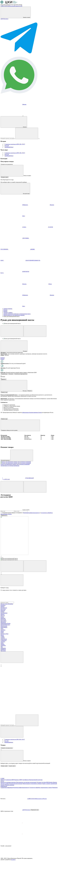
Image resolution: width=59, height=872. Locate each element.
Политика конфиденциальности (21, 787)
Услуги (2, 781)
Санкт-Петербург (9, 603)
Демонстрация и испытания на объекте (32, 783)
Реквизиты (55, 787)
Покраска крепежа (9, 785)
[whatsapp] (33, 857)
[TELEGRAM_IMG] (19, 56)
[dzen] (11, 844)
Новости (3, 779)
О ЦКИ (2, 778)
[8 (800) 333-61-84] (11, 115)
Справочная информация (7, 787)
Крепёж (5, 311)
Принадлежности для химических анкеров (13, 315)
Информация (4, 786)
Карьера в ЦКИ (18, 779)
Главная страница (7, 308)
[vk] (11, 822)
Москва (24, 104)
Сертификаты (25, 779)
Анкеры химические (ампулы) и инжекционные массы (17, 313)
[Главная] (9, 3)
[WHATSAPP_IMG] (19, 93)
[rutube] (33, 833)
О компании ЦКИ (9, 779)
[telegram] (11, 833)
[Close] (1, 666)
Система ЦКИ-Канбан (47, 782)
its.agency (13, 859)
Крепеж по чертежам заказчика (8, 782)
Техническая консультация (15, 783)
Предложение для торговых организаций (26, 782)
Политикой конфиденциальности (31, 512)
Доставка (39, 782)
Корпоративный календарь (35, 779)
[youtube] (33, 822)
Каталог (5, 310)
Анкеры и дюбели (7, 312)
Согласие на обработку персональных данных (40, 787)
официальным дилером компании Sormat (32, 412)
